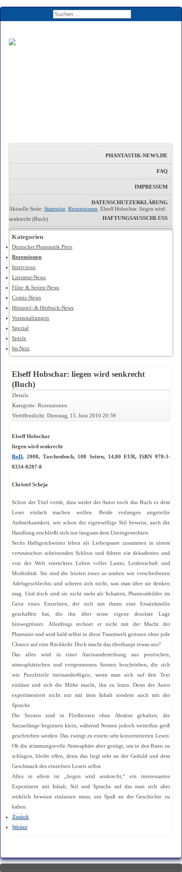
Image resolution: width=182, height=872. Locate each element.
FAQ (162, 171)
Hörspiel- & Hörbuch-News (43, 308)
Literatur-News (29, 277)
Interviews (24, 267)
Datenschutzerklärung (129, 203)
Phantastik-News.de (136, 156)
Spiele (19, 338)
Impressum (151, 187)
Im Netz (21, 348)
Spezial (20, 328)
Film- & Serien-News (35, 288)
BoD (17, 457)
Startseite (55, 209)
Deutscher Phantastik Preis (42, 247)
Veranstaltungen (30, 318)
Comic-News (26, 298)
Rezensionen (83, 209)
